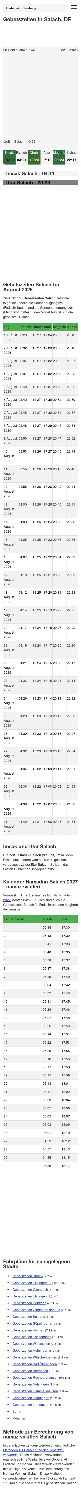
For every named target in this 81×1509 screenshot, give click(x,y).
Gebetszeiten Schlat (27, 1316)
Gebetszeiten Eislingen (29, 1296)
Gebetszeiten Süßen (27, 1275)
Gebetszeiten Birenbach (30, 1370)
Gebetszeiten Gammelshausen (35, 1391)
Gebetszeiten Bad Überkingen (34, 1363)
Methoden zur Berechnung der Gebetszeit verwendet (33, 1452)
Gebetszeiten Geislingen (30, 1384)
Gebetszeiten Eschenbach (31, 1336)
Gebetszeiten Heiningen (30, 1350)
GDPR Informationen (18, 1503)
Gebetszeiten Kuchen (28, 1330)
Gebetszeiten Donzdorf (29, 1303)
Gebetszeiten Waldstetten (31, 1343)
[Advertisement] (40, 99)
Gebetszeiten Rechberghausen (35, 1377)
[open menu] (74, 7)
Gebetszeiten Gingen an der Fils (36, 1309)
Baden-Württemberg (21, 8)
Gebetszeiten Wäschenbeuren (34, 1357)
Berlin (16, 1411)
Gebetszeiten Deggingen (30, 1397)
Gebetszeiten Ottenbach (30, 1289)
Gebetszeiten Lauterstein (30, 1404)
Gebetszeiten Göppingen (30, 1323)
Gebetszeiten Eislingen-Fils (32, 1282)
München (19, 1418)
